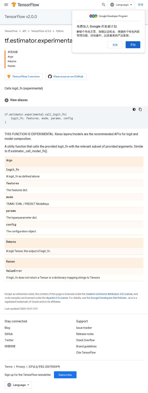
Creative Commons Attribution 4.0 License (109, 294)
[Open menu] (6, 4)
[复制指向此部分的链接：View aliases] (31, 100)
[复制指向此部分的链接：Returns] (20, 242)
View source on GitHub (68, 76)
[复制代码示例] (140, 109)
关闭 (115, 45)
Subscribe (65, 375)
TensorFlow (11, 31)
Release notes (85, 334)
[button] (74, 100)
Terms (9, 366)
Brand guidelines (86, 346)
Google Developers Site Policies (108, 297)
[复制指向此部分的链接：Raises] (19, 261)
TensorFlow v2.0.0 (21, 16)
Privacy (20, 366)
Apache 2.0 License (57, 297)
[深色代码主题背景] (134, 109)
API (24, 31)
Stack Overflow (85, 340)
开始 (133, 44)
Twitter (9, 340)
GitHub (9, 334)
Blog (7, 327)
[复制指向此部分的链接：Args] (16, 160)
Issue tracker (84, 327)
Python (60, 31)
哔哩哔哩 (10, 346)
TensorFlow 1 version (26, 76)
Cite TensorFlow (86, 352)
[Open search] (103, 4)
